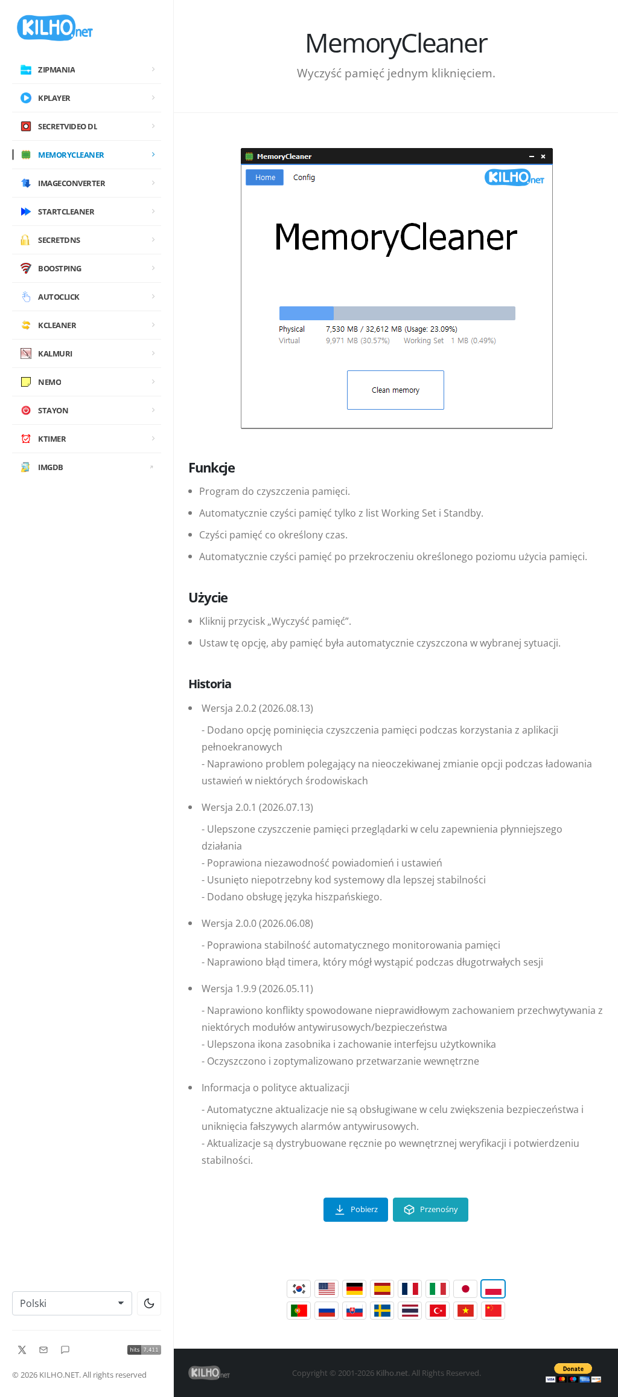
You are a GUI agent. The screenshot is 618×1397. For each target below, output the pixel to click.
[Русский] (326, 1311)
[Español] (382, 1289)
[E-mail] (43, 1350)
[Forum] (65, 1350)
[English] (326, 1289)
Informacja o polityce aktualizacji (275, 1087)
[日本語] (465, 1289)
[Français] (410, 1289)
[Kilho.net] (86, 28)
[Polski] (493, 1289)
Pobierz (364, 1209)
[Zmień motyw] (149, 1303)
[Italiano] (437, 1289)
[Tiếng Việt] (465, 1311)
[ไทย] (410, 1311)
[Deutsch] (354, 1289)
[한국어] (299, 1289)
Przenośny (439, 1209)
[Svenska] (382, 1311)
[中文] (493, 1311)
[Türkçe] (437, 1311)
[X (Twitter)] (21, 1350)
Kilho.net (392, 1372)
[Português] (299, 1311)
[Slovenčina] (354, 1311)
